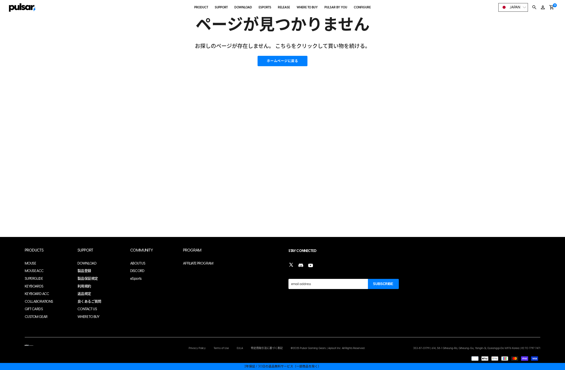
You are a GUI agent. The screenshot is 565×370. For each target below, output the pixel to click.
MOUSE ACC (34, 271)
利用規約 (84, 286)
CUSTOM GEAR (36, 317)
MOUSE (30, 263)
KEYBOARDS (34, 286)
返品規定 (84, 294)
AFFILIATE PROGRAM (198, 263)
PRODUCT (201, 7)
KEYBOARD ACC (37, 294)
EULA (240, 348)
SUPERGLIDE (34, 278)
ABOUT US (137, 263)
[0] (551, 7)
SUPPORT (221, 7)
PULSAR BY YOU (335, 7)
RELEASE (284, 7)
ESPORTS (265, 7)
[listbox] (513, 7)
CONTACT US (87, 309)
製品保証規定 (87, 278)
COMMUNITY (141, 250)
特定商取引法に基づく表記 (267, 348)
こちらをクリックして (301, 46)
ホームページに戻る (282, 61)
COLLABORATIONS (39, 301)
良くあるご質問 (89, 301)
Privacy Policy (197, 348)
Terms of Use (221, 348)
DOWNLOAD (243, 7)
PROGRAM (192, 250)
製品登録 (84, 271)
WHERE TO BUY (307, 7)
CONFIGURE (362, 7)
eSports (136, 278)
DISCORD (137, 271)
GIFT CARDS (34, 309)
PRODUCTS (34, 250)
